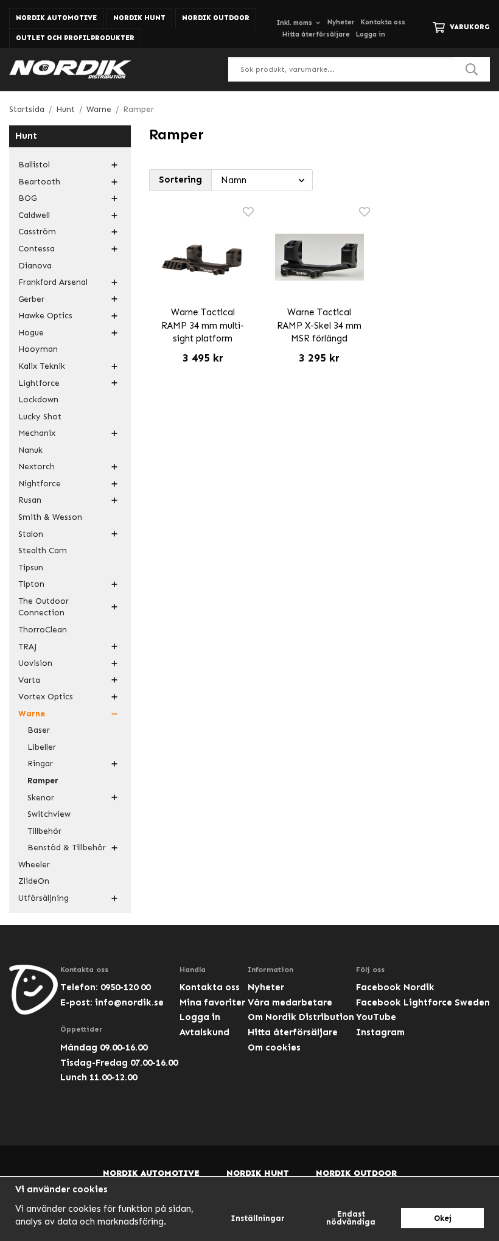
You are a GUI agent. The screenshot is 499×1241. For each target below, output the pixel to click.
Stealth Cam (42, 550)
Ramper (42, 780)
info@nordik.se (129, 1002)
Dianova (35, 265)
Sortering (180, 179)
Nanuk (30, 450)
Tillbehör (44, 831)
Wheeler (34, 864)
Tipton (31, 584)
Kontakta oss (383, 22)
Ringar (40, 763)
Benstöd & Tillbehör (66, 847)
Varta (29, 680)
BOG (27, 198)
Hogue (31, 332)
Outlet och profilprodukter (75, 38)
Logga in (370, 34)
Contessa (36, 248)
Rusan (29, 500)
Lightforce (39, 383)
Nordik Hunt (139, 18)
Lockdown (38, 399)
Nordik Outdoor (216, 18)
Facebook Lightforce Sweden (423, 1002)
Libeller (41, 747)
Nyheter (341, 22)
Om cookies (274, 1047)
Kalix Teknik (41, 366)
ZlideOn (33, 881)
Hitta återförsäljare (316, 34)
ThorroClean (42, 629)
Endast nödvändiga (350, 1217)
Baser (38, 730)
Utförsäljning (43, 898)
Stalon (30, 534)
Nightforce (39, 483)
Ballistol (34, 164)
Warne (31, 713)
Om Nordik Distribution (301, 1017)
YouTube (376, 1017)
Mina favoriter (212, 1002)
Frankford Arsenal (53, 282)
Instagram (380, 1032)
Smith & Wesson (50, 517)
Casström (37, 231)
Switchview (49, 814)
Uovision (35, 663)
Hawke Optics (45, 315)
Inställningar (258, 1218)
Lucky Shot (39, 416)
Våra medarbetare (290, 1002)
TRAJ (27, 646)
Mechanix (36, 433)
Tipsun (30, 567)
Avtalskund (204, 1032)
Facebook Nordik (395, 987)
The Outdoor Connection (43, 607)
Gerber (31, 299)
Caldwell (34, 215)
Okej (443, 1218)
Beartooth (39, 182)
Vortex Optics (45, 696)
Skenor (40, 797)
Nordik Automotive (56, 18)
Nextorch (36, 466)
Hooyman (38, 349)
